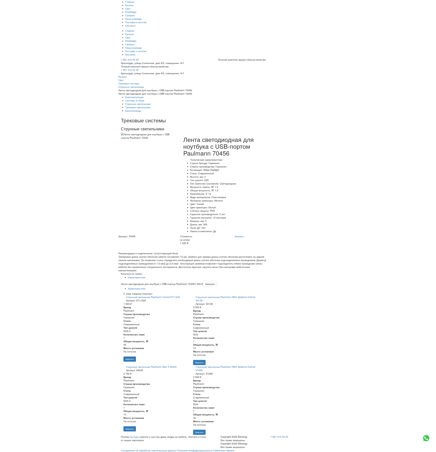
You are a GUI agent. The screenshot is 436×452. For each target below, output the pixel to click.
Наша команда (133, 18)
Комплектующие (134, 97)
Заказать (129, 359)
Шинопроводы (133, 110)
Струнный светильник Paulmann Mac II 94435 (151, 366)
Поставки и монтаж (135, 22)
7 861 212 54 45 (130, 59)
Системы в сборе (134, 100)
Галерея (130, 15)
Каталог (129, 5)
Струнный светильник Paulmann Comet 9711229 (153, 297)
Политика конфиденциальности (195, 450)
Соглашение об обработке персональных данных (148, 450)
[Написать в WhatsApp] (426, 441)
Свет (127, 8)
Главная (129, 1)
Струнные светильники (138, 104)
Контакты (130, 25)
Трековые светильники (137, 107)
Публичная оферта (224, 450)
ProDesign (130, 12)
